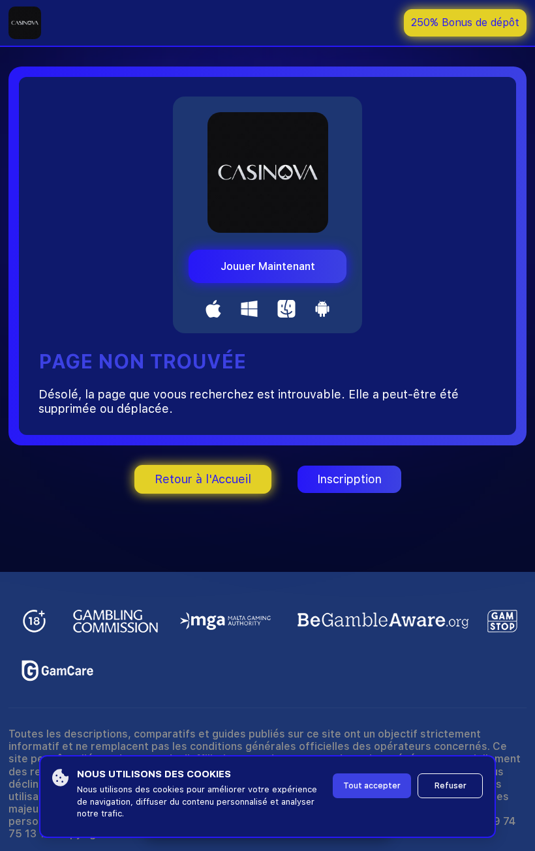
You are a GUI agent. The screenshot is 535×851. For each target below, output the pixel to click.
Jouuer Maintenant (268, 266)
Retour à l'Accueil (203, 479)
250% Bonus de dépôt (465, 22)
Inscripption (349, 479)
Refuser (450, 785)
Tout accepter (372, 785)
